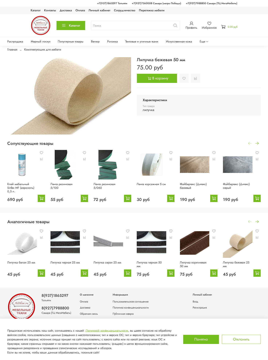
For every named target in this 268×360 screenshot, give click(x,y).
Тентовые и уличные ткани (141, 41)
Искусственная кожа (179, 41)
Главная (12, 49)
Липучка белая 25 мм (21, 262)
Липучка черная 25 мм (65, 262)
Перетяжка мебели (151, 10)
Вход (195, 301)
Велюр (95, 41)
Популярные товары (70, 41)
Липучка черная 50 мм (149, 264)
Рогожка (112, 41)
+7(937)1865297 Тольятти (112, 3)
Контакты (50, 10)
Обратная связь (89, 314)
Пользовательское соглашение (130, 301)
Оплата (80, 10)
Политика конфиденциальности (131, 307)
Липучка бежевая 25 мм (236, 264)
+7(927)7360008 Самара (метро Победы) (156, 3)
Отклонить (241, 339)
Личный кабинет (99, 10)
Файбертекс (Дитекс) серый (236, 186)
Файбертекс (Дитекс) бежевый (193, 186)
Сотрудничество (124, 10)
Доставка (66, 10)
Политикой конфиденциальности (107, 330)
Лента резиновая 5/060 (104, 186)
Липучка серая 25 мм (107, 262)
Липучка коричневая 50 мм (193, 264)
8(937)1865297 (55, 295)
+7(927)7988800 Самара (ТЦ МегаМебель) (211, 3)
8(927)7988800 (55, 308)
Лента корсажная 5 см (151, 184)
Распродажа (15, 41)
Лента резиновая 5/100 (61, 186)
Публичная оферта (123, 314)
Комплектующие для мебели (42, 49)
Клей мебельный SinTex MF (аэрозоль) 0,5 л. (20, 187)
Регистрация (200, 307)
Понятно (201, 339)
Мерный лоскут (40, 41)
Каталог (35, 10)
